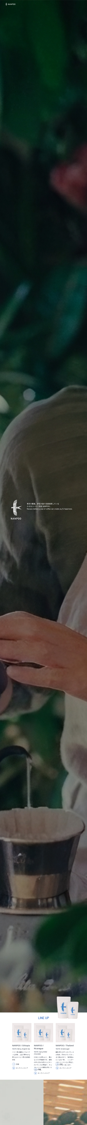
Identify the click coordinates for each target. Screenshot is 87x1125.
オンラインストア (22, 1068)
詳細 (17, 1064)
